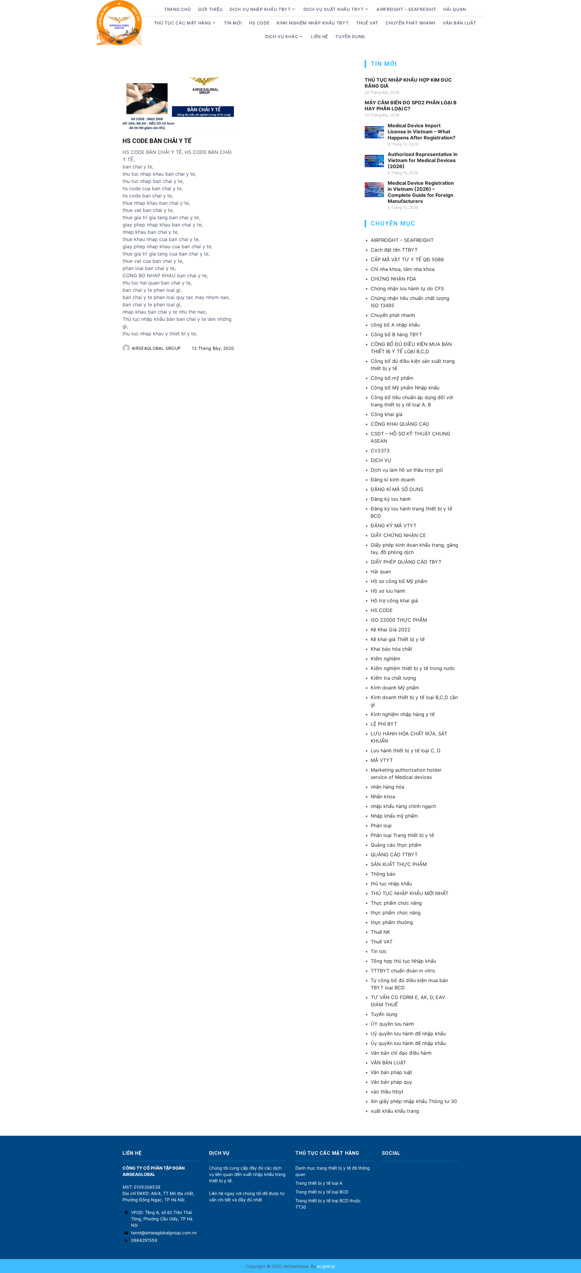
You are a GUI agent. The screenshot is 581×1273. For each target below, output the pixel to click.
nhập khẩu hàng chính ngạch (403, 806)
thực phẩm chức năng (396, 913)
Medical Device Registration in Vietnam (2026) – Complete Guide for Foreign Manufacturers (421, 192)
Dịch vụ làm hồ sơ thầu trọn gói (407, 470)
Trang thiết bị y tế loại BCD (321, 1191)
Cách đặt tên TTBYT (394, 250)
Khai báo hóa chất (391, 649)
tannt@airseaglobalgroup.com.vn (164, 1232)
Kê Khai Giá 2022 (390, 630)
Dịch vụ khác (281, 36)
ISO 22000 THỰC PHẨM (399, 620)
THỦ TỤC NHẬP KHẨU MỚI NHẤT (409, 893)
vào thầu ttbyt (387, 1092)
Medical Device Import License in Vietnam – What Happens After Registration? (421, 131)
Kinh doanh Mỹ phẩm (395, 688)
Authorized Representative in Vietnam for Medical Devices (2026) (423, 160)
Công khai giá (386, 414)
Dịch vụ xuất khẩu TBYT (334, 9)
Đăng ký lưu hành (391, 499)
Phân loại (381, 825)
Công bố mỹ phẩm (392, 378)
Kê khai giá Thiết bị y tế (398, 639)
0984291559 (144, 1240)
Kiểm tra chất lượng (393, 678)
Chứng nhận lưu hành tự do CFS (407, 288)
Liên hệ (319, 36)
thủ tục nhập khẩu (391, 884)
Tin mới (233, 22)
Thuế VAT (367, 22)
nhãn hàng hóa (387, 787)
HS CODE (259, 22)
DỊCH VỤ (381, 460)
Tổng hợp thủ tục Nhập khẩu (403, 961)
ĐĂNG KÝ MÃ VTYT (393, 526)
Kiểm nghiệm (385, 659)
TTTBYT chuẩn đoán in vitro (403, 971)
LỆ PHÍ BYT (384, 724)
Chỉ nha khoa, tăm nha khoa (403, 269)
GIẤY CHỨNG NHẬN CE (398, 535)
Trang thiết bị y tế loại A (318, 1183)
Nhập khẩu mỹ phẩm (394, 816)
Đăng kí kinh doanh (393, 480)
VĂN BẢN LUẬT (388, 1063)
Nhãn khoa (383, 796)
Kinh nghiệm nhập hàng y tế (403, 714)
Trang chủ (177, 9)
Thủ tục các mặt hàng (182, 22)
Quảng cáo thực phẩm (396, 845)
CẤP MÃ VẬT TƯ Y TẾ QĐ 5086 (407, 259)
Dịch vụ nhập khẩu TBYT (260, 9)
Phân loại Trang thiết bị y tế (402, 835)
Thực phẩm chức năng (396, 903)
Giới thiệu (210, 9)
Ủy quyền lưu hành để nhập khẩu (408, 1043)
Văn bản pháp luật (391, 1072)
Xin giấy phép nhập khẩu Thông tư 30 (414, 1101)
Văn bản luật (459, 22)
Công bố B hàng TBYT (396, 334)
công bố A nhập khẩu (395, 325)
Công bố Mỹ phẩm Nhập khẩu (405, 388)
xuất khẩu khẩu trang (395, 1111)
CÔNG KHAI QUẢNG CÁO (400, 424)
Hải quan (381, 571)
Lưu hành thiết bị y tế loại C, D (406, 750)
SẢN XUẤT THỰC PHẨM (399, 864)
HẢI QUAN (454, 9)
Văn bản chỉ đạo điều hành (401, 1053)
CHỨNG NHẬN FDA (393, 279)
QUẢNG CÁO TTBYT (394, 854)
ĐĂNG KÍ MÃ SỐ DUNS (397, 489)
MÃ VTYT (382, 760)
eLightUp (325, 1266)
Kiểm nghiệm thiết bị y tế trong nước (413, 668)
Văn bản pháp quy (391, 1082)
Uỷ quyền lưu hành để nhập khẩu (408, 1033)
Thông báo (383, 874)
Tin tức (379, 951)
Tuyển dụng (350, 36)
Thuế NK (380, 932)
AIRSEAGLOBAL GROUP (156, 348)
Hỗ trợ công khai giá (394, 600)
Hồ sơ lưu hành (388, 591)
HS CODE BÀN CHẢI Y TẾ (157, 141)
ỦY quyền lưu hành (392, 1024)
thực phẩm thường (392, 922)
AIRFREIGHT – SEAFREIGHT (406, 9)
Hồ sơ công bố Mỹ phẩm (399, 581)
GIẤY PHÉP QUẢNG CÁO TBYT (406, 562)
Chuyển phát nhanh (410, 22)
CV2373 (380, 451)
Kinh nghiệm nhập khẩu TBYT (313, 22)
